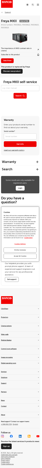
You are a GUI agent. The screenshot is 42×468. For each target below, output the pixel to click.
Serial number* (9, 131)
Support (3, 383)
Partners (4, 392)
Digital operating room (8, 363)
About (3, 415)
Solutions (4, 377)
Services (4, 372)
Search (19, 96)
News (3, 400)
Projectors (4, 317)
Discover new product (11, 71)
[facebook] (11, 436)
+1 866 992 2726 (9, 424)
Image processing (7, 357)
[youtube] (38, 436)
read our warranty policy (14, 150)
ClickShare (4, 309)
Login (20, 188)
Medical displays (6, 340)
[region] (20, 233)
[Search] (33, 5)
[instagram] (2, 436)
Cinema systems (6, 326)
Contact (4, 406)
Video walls (4, 334)
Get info (20, 144)
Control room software (9, 349)
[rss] (29, 436)
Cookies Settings (20, 244)
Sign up (6, 446)
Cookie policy (28, 238)
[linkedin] (20, 436)
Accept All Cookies (20, 256)
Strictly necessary (20, 250)
